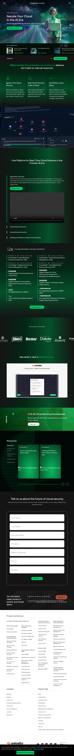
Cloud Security (42, 625)
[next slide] (65, 45)
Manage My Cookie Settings (25, 752)
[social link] (38, 744)
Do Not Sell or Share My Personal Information (51, 729)
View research (36, 307)
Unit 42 (40, 726)
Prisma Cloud (42, 643)
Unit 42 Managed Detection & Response (43, 664)
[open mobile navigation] (4, 3)
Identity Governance (59, 639)
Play (66, 141)
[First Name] (37, 517)
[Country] (37, 569)
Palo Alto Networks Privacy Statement (46, 601)
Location (9, 712)
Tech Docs (41, 723)
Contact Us (10, 700)
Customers (10, 706)
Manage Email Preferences (45, 709)
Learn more (15, 188)
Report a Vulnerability (44, 717)
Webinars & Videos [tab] (11, 455)
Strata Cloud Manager (27, 636)
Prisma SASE (25, 654)
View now (32, 424)
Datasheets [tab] (11, 459)
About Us (9, 694)
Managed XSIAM (42, 669)
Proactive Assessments (60, 673)
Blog (39, 694)
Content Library (42, 700)
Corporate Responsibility (14, 703)
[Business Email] (37, 535)
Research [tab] (10, 445)
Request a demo (13, 28)
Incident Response (58, 676)
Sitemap (40, 720)
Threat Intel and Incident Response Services (58, 669)
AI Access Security (12, 632)
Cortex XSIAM (42, 651)
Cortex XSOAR (42, 657)
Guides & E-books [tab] (11, 449)
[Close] (71, 747)
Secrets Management (59, 649)
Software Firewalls (26, 633)
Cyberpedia (41, 703)
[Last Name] (37, 526)
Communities (42, 697)
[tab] (35, 199)
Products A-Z (42, 712)
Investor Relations (12, 709)
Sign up (60, 597)
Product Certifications (44, 715)
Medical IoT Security (12, 666)
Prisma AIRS (10, 629)
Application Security (44, 631)
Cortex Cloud (42, 628)
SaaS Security (10, 673)
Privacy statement (38, 749)
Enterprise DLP (25, 666)
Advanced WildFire (12, 650)
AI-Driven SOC (42, 648)
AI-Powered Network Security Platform (18, 621)
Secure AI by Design (12, 626)
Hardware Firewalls (26, 630)
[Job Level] (37, 552)
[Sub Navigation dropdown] (30, 58)
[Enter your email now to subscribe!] (40, 597)
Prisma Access (25, 669)
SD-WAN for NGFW (26, 639)
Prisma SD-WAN (25, 675)
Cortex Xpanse (42, 660)
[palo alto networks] (37, 3)
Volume (63, 141)
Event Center (42, 706)
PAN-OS (23, 642)
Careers (9, 697)
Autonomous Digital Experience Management (27, 662)
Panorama (24, 645)
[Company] (37, 543)
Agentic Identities (58, 646)
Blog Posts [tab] (10, 462)
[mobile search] (70, 3)
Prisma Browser (25, 672)
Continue (36, 578)
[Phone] (37, 561)
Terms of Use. (63, 601)
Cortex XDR (41, 654)
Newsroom (10, 715)
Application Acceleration (28, 657)
